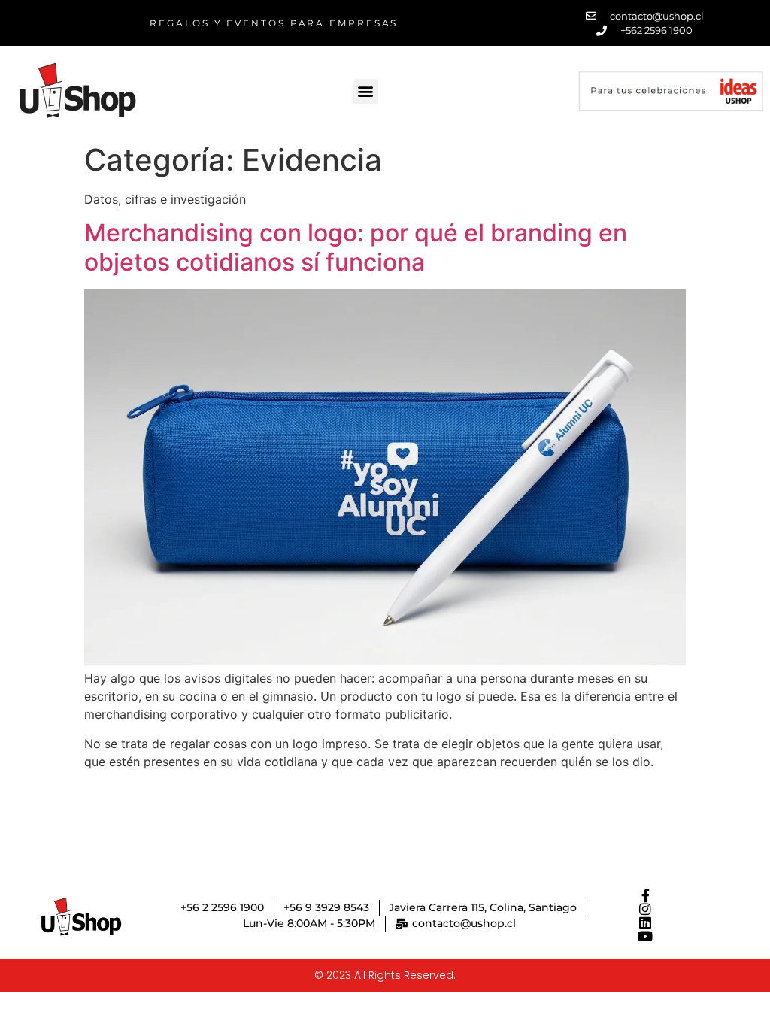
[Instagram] (645, 909)
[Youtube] (645, 936)
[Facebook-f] (645, 895)
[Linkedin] (645, 922)
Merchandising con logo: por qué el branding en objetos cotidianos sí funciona (355, 247)
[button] (365, 91)
